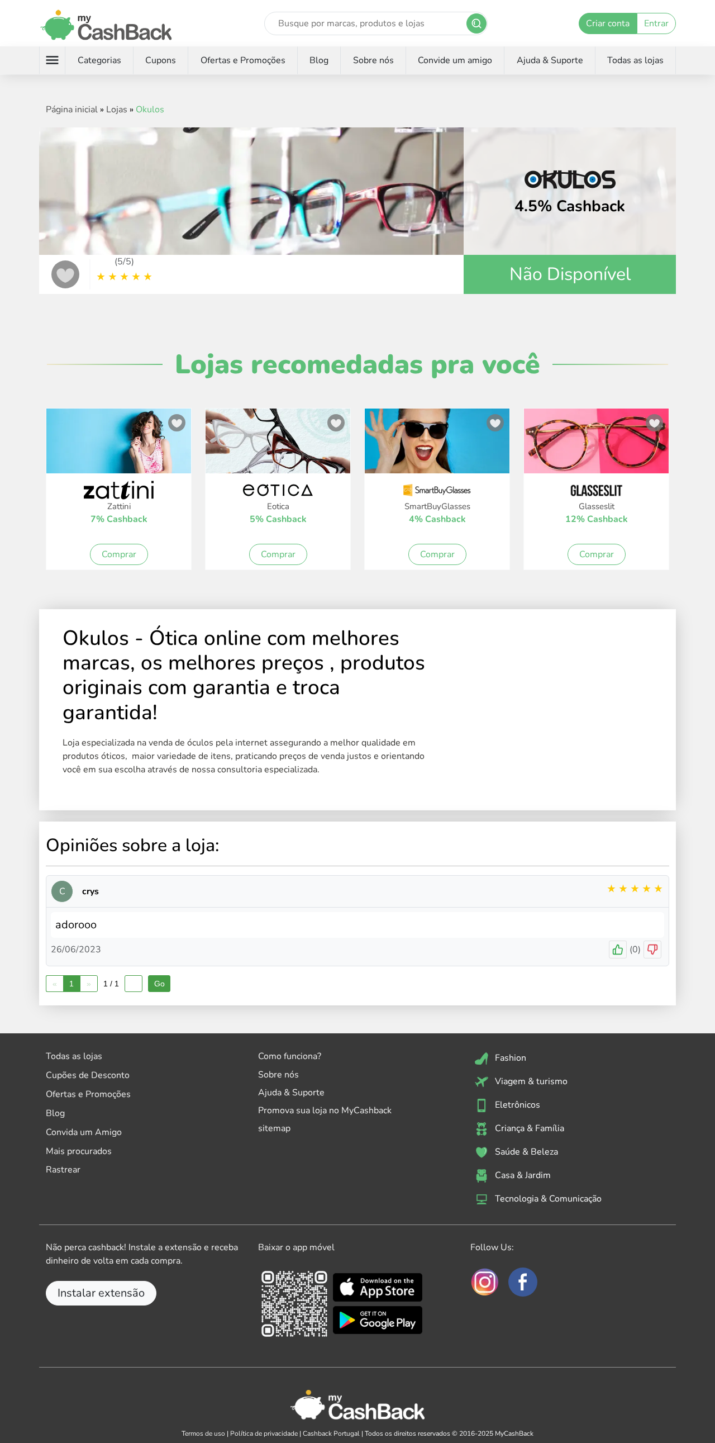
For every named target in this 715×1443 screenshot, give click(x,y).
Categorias (99, 60)
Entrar (656, 23)
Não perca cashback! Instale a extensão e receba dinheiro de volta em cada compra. (142, 1254)
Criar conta (608, 23)
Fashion (509, 1057)
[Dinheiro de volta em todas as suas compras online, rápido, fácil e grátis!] (106, 23)
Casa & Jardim (522, 1175)
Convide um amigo (455, 60)
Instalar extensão (101, 1292)
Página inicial (72, 109)
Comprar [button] (119, 554)
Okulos (150, 109)
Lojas (116, 109)
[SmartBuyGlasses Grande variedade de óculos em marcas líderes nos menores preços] (437, 447)
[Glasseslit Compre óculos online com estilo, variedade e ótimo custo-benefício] (596, 447)
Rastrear (63, 1170)
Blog (318, 60)
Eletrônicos (516, 1104)
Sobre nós (373, 60)
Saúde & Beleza (525, 1151)
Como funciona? (289, 1056)
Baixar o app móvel (296, 1247)
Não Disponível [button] (570, 274)
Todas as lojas (635, 60)
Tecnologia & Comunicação (547, 1198)
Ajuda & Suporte (550, 60)
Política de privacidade (264, 1433)
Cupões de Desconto (88, 1075)
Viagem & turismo (530, 1081)
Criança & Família (528, 1128)
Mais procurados (79, 1151)
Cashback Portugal (331, 1433)
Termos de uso (203, 1433)
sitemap (274, 1128)
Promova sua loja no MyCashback (325, 1110)
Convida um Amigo (84, 1132)
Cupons (160, 60)
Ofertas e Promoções (243, 60)
